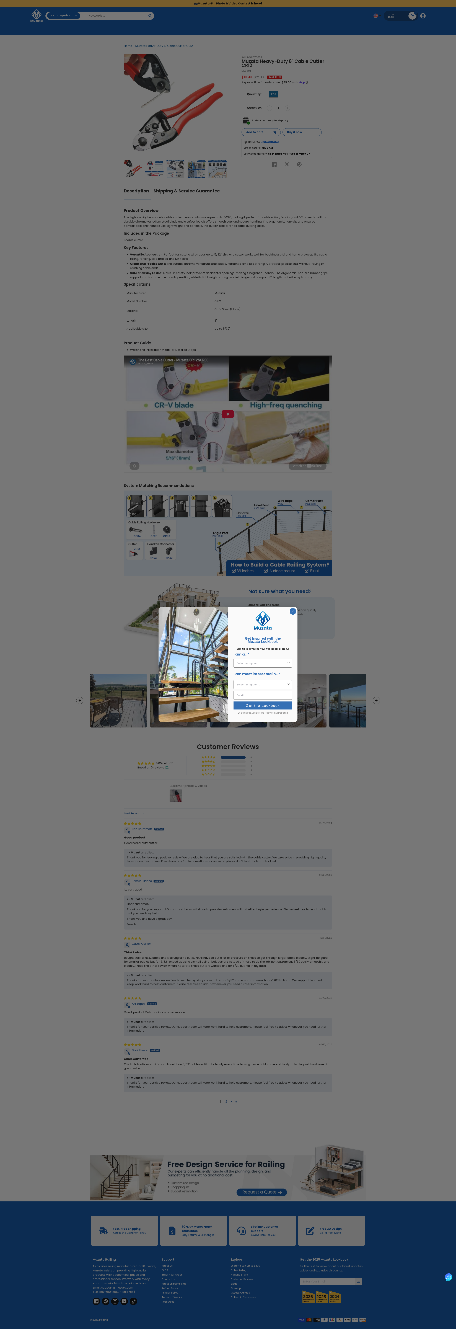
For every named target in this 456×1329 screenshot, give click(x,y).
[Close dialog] (293, 611)
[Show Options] (288, 663)
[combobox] (262, 663)
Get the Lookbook (263, 706)
